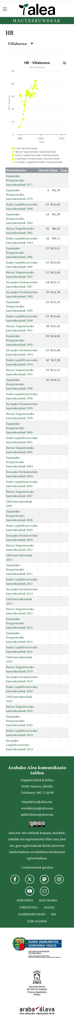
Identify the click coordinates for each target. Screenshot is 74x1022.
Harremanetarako (31, 914)
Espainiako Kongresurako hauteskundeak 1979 (19, 194)
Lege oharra (48, 900)
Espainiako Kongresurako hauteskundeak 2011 (19, 569)
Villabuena (19, 43)
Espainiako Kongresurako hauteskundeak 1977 (19, 180)
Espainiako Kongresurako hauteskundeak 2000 (19, 428)
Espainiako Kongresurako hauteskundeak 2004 (19, 462)
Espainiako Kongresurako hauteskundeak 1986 (19, 252)
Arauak (49, 907)
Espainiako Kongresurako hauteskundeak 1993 (19, 340)
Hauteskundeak (37, 20)
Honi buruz (25, 900)
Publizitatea (29, 907)
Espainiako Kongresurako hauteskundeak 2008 (19, 515)
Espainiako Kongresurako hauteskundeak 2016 (19, 637)
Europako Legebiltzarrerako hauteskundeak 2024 (19, 745)
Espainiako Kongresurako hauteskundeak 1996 (19, 384)
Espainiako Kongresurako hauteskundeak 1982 (19, 218)
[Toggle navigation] (5, 9)
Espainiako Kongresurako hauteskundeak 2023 (19, 720)
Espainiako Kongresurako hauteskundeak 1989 (19, 306)
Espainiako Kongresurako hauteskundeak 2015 (19, 623)
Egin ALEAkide (37, 921)
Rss (53, 914)
